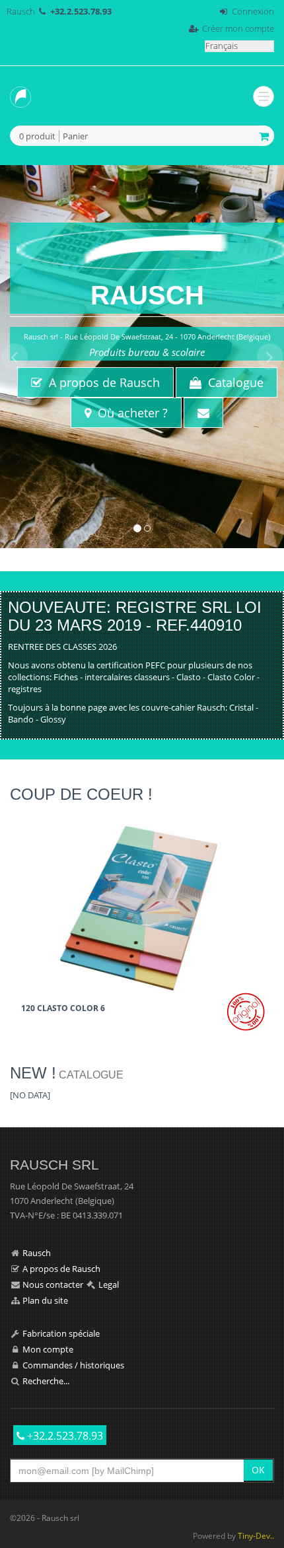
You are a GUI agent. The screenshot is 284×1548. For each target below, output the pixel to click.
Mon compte (47, 1349)
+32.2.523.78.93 (63, 1435)
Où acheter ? (129, 413)
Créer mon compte (238, 28)
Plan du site (45, 1300)
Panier (75, 136)
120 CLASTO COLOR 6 (63, 1008)
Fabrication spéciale (61, 1333)
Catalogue (232, 382)
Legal (108, 1284)
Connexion (253, 11)
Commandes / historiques (73, 1365)
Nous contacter (52, 1284)
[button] (14, 445)
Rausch (21, 11)
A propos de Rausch (101, 382)
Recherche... (45, 1381)
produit (37, 136)
